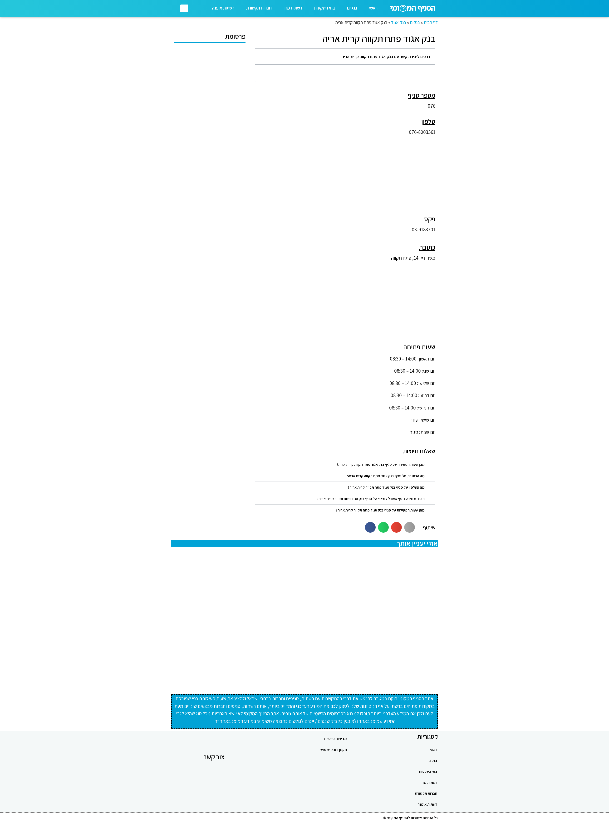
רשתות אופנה (223, 8)
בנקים (352, 8)
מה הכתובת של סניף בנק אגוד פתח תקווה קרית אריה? (385, 475)
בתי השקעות (324, 8)
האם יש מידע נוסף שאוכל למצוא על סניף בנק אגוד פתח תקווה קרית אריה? (371, 498)
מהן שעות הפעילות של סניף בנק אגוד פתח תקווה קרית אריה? (380, 510)
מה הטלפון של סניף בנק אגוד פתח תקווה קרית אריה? (386, 487)
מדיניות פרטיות (335, 738)
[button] (184, 8)
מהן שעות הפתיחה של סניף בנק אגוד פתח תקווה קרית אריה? (381, 464)
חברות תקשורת (259, 8)
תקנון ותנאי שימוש (333, 749)
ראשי (373, 8)
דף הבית (431, 22)
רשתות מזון (293, 8)
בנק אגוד (398, 22)
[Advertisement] (345, 172)
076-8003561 (422, 132)
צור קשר (214, 756)
